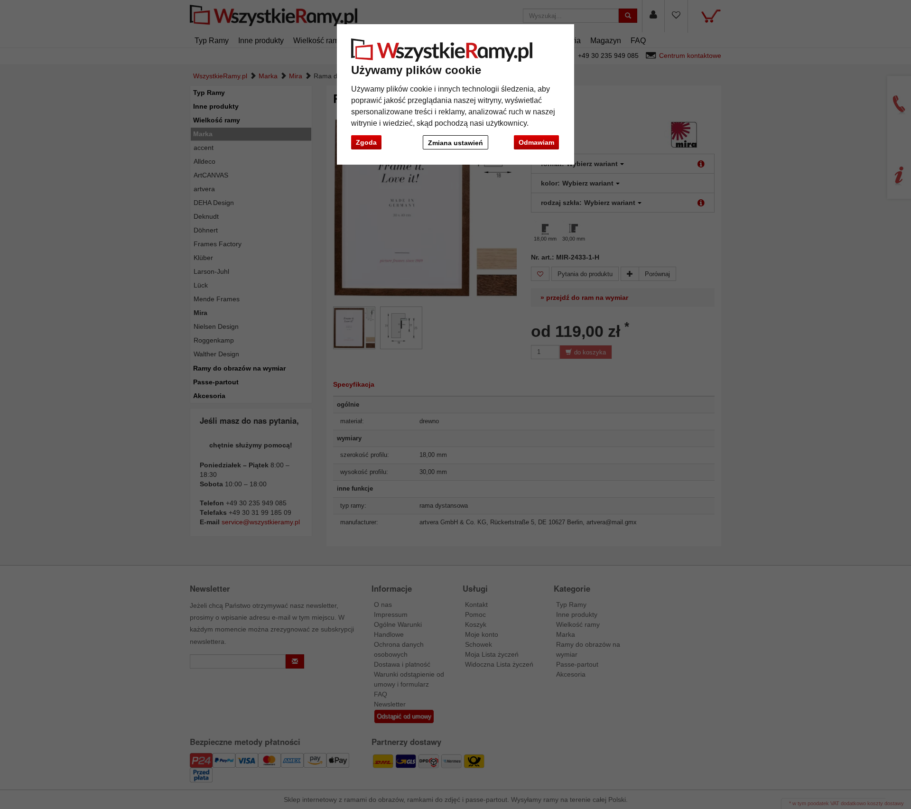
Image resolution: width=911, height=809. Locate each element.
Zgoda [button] (366, 142)
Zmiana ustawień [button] (455, 143)
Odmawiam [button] (536, 142)
